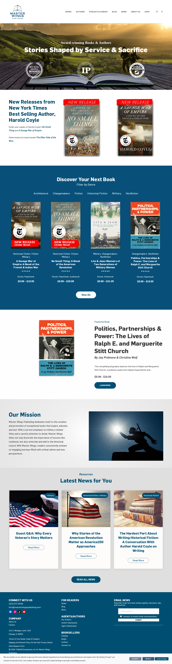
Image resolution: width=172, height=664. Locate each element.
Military (116, 193)
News (124, 12)
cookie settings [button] (162, 659)
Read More (33, 556)
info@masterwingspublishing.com (25, 607)
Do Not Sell (35, 642)
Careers (12, 625)
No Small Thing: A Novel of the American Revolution (65, 264)
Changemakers (61, 193)
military (50, 495)
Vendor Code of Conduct (30, 639)
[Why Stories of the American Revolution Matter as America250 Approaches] (33, 508)
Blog (114, 12)
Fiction (79, 193)
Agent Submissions (69, 626)
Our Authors (66, 619)
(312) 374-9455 (16, 603)
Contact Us (66, 645)
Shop (147, 12)
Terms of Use (14, 639)
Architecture (41, 193)
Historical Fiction (97, 193)
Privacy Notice (47, 642)
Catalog (64, 636)
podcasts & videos (98, 12)
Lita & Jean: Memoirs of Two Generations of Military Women (105, 264)
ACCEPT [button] (135, 659)
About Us (135, 12)
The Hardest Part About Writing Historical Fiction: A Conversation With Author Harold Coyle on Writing (86, 541)
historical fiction (38, 495)
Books (68, 12)
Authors (80, 12)
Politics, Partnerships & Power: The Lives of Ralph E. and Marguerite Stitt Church (145, 262)
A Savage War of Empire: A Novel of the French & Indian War (26, 264)
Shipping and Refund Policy (19, 642)
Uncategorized (152, 495)
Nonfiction (132, 193)
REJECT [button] (148, 659)
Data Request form (17, 646)
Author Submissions (69, 623)
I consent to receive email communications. (139, 616)
